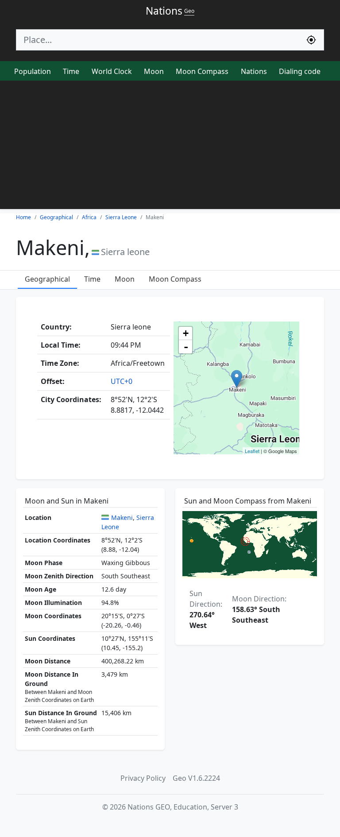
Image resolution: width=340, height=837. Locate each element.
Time (71, 71)
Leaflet (252, 450)
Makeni (122, 517)
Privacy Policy (143, 778)
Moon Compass (202, 71)
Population (32, 71)
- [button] (186, 347)
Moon (154, 71)
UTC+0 (121, 381)
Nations (254, 71)
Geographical (47, 279)
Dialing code (300, 71)
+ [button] (186, 333)
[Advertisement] (170, 147)
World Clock (112, 71)
